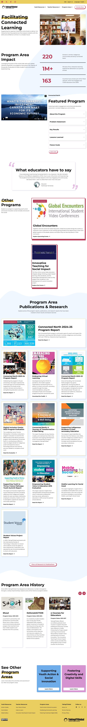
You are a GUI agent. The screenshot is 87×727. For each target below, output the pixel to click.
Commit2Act (4, 710)
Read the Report (43, 340)
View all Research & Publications (42, 564)
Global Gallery (4, 713)
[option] (12, 622)
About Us (64, 707)
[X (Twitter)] (6, 2)
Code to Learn (19, 710)
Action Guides (4, 707)
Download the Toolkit (38, 396)
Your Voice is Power (21, 707)
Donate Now (80, 7)
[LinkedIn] (2, 2)
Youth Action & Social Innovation (48, 707)
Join (65, 1)
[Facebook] (11, 2)
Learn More (49, 689)
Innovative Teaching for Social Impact (25, 713)
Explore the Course (38, 285)
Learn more (53, 151)
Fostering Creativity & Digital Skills (48, 713)
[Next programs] (84, 593)
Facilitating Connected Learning (48, 710)
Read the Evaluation (9, 453)
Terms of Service (66, 710)
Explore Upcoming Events (40, 236)
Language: (77, 1)
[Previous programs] (80, 593)
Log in (69, 1)
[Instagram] (15, 2)
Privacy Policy (65, 713)
